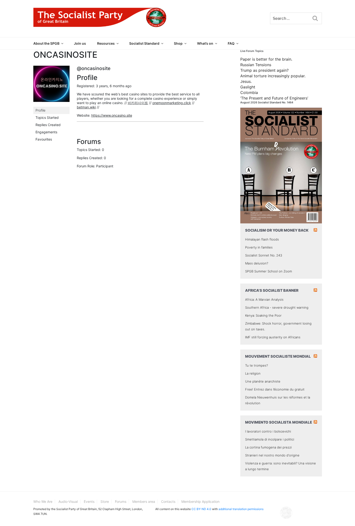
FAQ (231, 43)
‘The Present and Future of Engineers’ (274, 98)
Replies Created (48, 125)
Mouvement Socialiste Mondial (278, 356)
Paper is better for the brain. (266, 59)
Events (89, 501)
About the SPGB (46, 43)
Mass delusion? (256, 263)
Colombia (249, 92)
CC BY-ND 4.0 (201, 509)
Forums (120, 501)
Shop (178, 43)
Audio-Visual (68, 501)
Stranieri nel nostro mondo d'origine (272, 455)
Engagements (46, 132)
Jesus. (246, 81)
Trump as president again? (264, 70)
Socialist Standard (144, 43)
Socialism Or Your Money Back (277, 230)
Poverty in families (259, 247)
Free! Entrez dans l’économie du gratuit (275, 389)
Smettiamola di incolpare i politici (269, 439)
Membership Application (200, 501)
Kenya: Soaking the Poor (263, 315)
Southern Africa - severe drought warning (276, 307)
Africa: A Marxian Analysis (264, 299)
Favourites (44, 139)
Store (104, 501)
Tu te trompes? (256, 365)
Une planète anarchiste (262, 381)
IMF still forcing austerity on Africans (272, 337)
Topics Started (47, 117)
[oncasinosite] (51, 86)
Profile (40, 110)
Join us (80, 43)
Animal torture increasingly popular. (272, 75)
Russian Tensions (255, 64)
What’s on (205, 43)
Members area (143, 501)
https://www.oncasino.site (111, 115)
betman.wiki (86, 107)
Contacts (168, 501)
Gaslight (247, 87)
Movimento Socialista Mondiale (278, 422)
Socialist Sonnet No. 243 (263, 255)
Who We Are (42, 501)
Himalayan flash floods (262, 239)
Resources (106, 43)
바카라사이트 (138, 103)
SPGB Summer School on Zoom (268, 271)
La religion (253, 373)
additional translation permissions (241, 509)
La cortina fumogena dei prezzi (268, 447)
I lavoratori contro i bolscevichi (268, 431)
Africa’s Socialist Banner (271, 290)
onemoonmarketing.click (171, 103)
